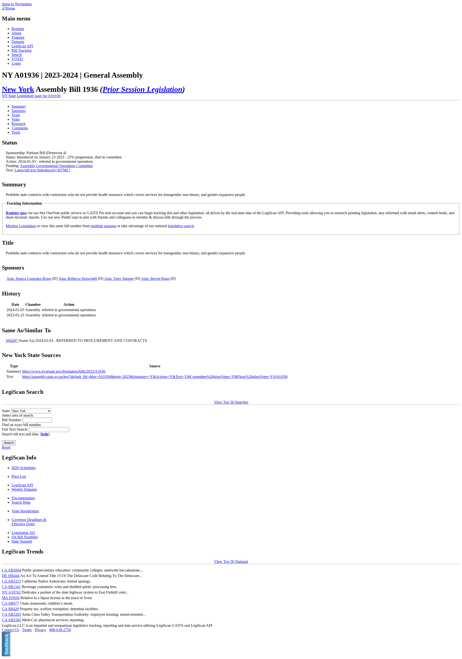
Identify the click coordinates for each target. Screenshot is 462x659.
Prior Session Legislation (142, 89)
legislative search (181, 226)
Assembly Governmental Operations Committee (56, 166)
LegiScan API (22, 46)
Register (18, 29)
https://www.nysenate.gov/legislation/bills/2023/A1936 (63, 371)
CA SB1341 (11, 587)
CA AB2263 (11, 614)
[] (45, 434)
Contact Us (10, 630)
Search (17, 55)
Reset (6, 447)
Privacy (40, 630)
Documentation (23, 498)
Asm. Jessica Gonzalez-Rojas (28, 278)
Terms (27, 630)
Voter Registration (25, 511)
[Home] (8, 8)
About (16, 33)
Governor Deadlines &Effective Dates (29, 522)
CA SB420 (10, 609)
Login (16, 63)
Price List (19, 476)
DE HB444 (10, 576)
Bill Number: (12, 420)
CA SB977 (10, 603)
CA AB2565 (11, 620)
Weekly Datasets (24, 489)
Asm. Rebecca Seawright (77, 278)
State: (6, 411)
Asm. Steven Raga (155, 278)
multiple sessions (103, 226)
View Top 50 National (231, 561)
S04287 (12, 341)
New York (18, 89)
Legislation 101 (23, 533)
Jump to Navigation (17, 4)
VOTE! (17, 59)
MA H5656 (10, 598)
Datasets (18, 42)
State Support (22, 541)
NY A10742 (11, 592)
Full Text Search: (15, 429)
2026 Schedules (24, 468)
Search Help (21, 502)
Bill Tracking (22, 50)
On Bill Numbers (25, 537)
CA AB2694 (11, 570)
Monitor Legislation (21, 226)
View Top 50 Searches (231, 402)
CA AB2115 (11, 581)
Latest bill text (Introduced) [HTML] (42, 170)
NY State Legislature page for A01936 (31, 96)
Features (18, 37)
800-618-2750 (60, 630)
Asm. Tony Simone (119, 278)
